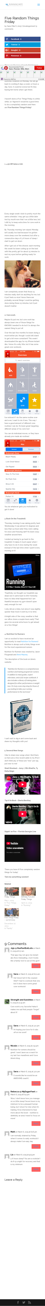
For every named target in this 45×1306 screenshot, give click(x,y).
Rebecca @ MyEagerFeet (23, 1091)
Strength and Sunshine (22, 1000)
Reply (36, 966)
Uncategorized (29, 26)
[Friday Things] (12, 891)
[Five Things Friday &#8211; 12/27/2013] (12, 912)
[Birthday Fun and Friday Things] (28, 891)
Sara (9, 26)
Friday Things (10, 897)
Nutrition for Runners (29, 641)
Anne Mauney (22, 655)
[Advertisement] (22, 134)
